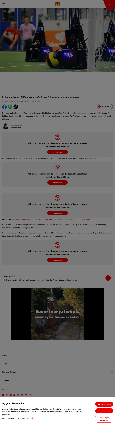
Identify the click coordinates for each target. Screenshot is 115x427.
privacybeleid (30, 418)
